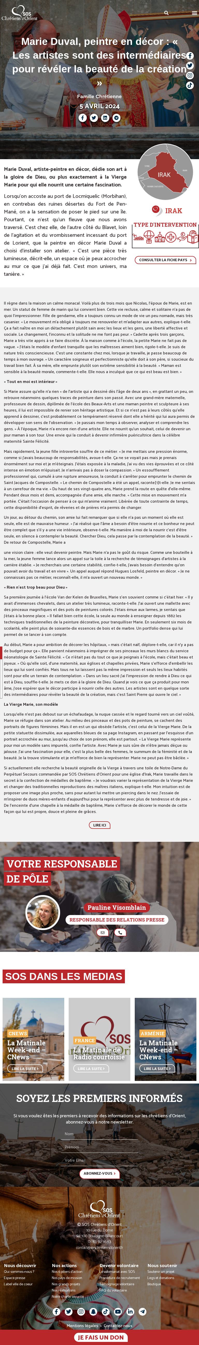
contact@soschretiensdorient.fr (99, 1248)
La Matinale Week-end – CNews (26, 1050)
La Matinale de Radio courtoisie (99, 1053)
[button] (194, 12)
